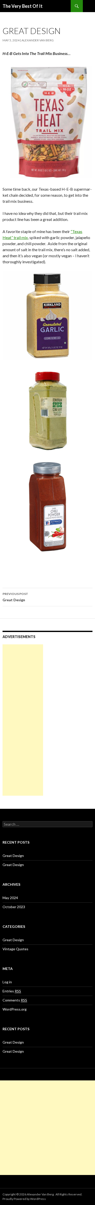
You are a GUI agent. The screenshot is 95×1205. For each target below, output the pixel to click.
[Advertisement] (23, 720)
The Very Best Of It (23, 6)
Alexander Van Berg (38, 40)
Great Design (15, 597)
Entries (12, 991)
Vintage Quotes (15, 949)
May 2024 (10, 898)
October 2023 (14, 907)
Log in (7, 982)
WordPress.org (15, 1009)
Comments (15, 1000)
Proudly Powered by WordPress (24, 1199)
